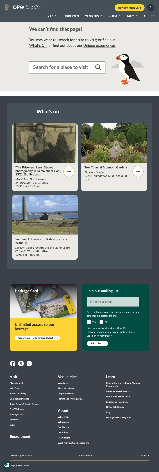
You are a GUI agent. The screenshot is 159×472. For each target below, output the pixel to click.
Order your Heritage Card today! (35, 338)
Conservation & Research (118, 391)
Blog (108, 412)
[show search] (150, 7)
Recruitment (71, 15)
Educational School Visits (118, 397)
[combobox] (61, 67)
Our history (63, 427)
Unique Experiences (19, 399)
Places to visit (16, 383)
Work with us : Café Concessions (73, 443)
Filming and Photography (70, 399)
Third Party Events (66, 388)
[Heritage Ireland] (20, 6)
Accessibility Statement (21, 456)
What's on (47, 111)
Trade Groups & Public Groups (24, 404)
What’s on (15, 388)
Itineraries (14, 420)
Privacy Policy (104, 336)
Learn (130, 15)
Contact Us (144, 456)
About (113, 15)
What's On (38, 46)
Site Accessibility (18, 394)
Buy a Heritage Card (129, 8)
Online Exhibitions (115, 407)
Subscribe (96, 343)
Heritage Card (16, 415)
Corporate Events (66, 394)
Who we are (63, 422)
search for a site (71, 40)
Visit (50, 15)
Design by (19, 466)
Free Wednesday (17, 409)
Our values (63, 432)
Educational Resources (117, 402)
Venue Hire (92, 15)
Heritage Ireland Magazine (118, 418)
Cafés (12, 425)
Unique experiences (99, 46)
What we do (64, 417)
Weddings (63, 383)
